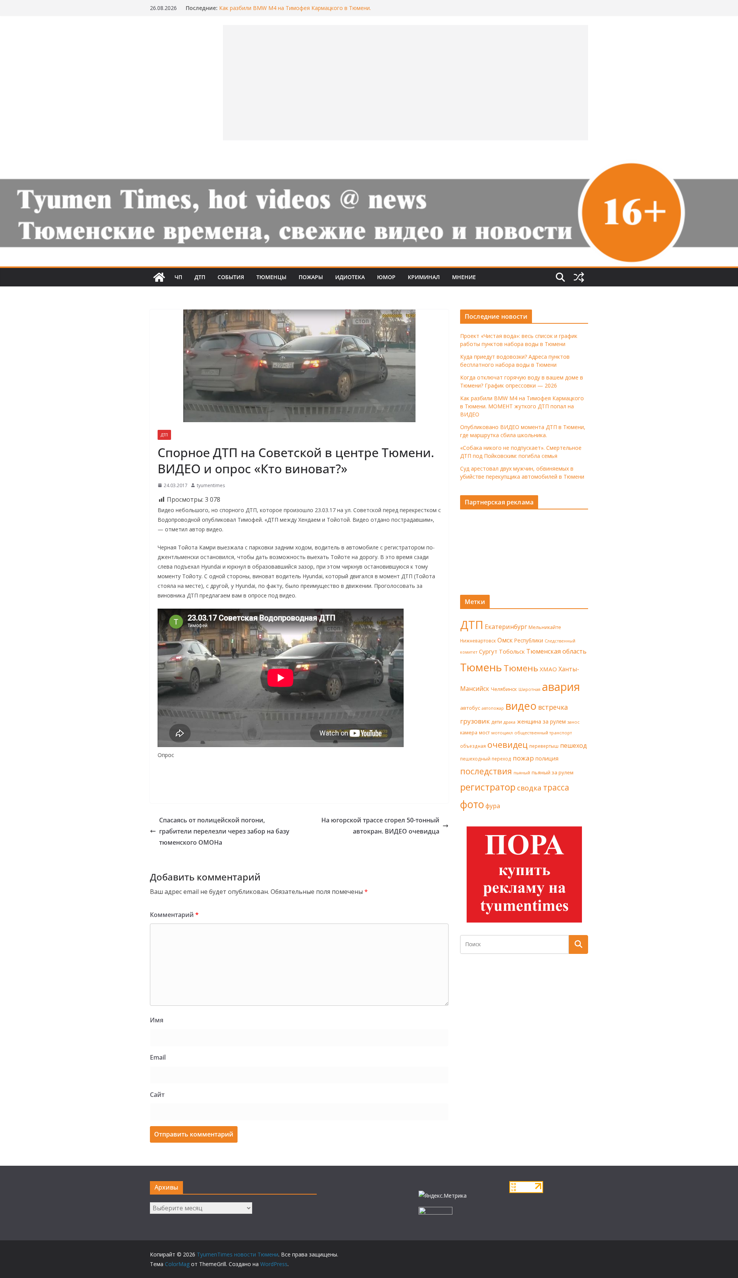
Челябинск (504, 689)
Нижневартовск (478, 640)
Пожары (311, 277)
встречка (553, 707)
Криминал (424, 277)
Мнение (464, 277)
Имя (156, 1020)
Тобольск (512, 651)
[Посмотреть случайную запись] (579, 277)
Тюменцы (271, 277)
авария (561, 686)
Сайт (157, 1094)
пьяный (522, 772)
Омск (505, 640)
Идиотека (350, 277)
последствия (486, 771)
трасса (556, 787)
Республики (528, 640)
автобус (470, 707)
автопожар (493, 708)
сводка (529, 787)
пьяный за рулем (552, 772)
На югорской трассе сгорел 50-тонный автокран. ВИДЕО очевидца (380, 825)
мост (484, 732)
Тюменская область (556, 651)
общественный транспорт (543, 733)
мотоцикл (502, 733)
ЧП (178, 277)
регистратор (487, 786)
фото (472, 804)
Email (158, 1057)
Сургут (488, 651)
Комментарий (174, 914)
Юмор (386, 277)
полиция (546, 758)
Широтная (529, 689)
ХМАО (548, 669)
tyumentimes (211, 485)
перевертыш (543, 746)
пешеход (573, 745)
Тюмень (481, 667)
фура (492, 806)
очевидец (507, 744)
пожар (523, 758)
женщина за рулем (541, 721)
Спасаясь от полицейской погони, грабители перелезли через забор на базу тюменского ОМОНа (224, 831)
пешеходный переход (485, 758)
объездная (473, 746)
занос (573, 722)
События (231, 277)
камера (468, 732)
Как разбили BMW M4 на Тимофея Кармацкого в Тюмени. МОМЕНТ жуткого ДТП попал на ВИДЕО (522, 406)
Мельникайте (545, 627)
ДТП (199, 277)
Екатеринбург (506, 626)
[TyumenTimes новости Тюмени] (159, 277)
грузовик (475, 721)
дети (496, 722)
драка (509, 722)
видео (521, 706)
